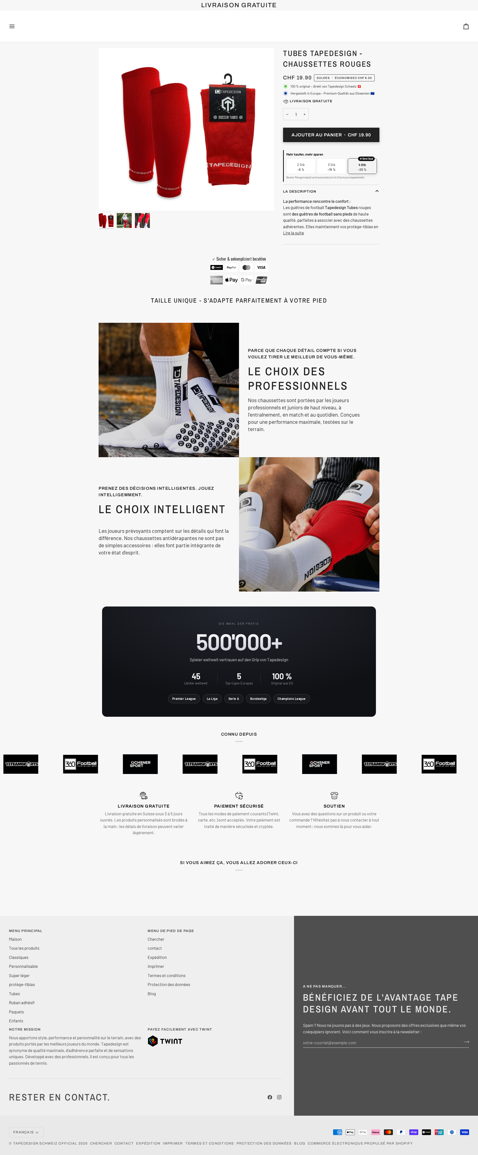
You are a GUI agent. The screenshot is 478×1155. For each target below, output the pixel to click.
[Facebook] (270, 1097)
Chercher (156, 938)
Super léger (19, 975)
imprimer (156, 966)
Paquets (16, 1011)
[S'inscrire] (465, 1042)
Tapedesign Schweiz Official (45, 1143)
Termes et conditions (166, 975)
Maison (15, 938)
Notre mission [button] (25, 1029)
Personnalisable (23, 966)
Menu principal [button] (26, 931)
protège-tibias (22, 984)
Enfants (16, 1020)
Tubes (14, 993)
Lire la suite (293, 232)
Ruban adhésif (22, 1002)
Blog (152, 993)
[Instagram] (279, 1097)
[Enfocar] (108, 201)
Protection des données (169, 984)
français (23, 1132)
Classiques (18, 957)
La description (299, 191)
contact (155, 947)
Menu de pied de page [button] (171, 931)
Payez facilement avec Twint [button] (180, 1029)
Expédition (157, 957)
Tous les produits (24, 947)
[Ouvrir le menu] (16, 26)
